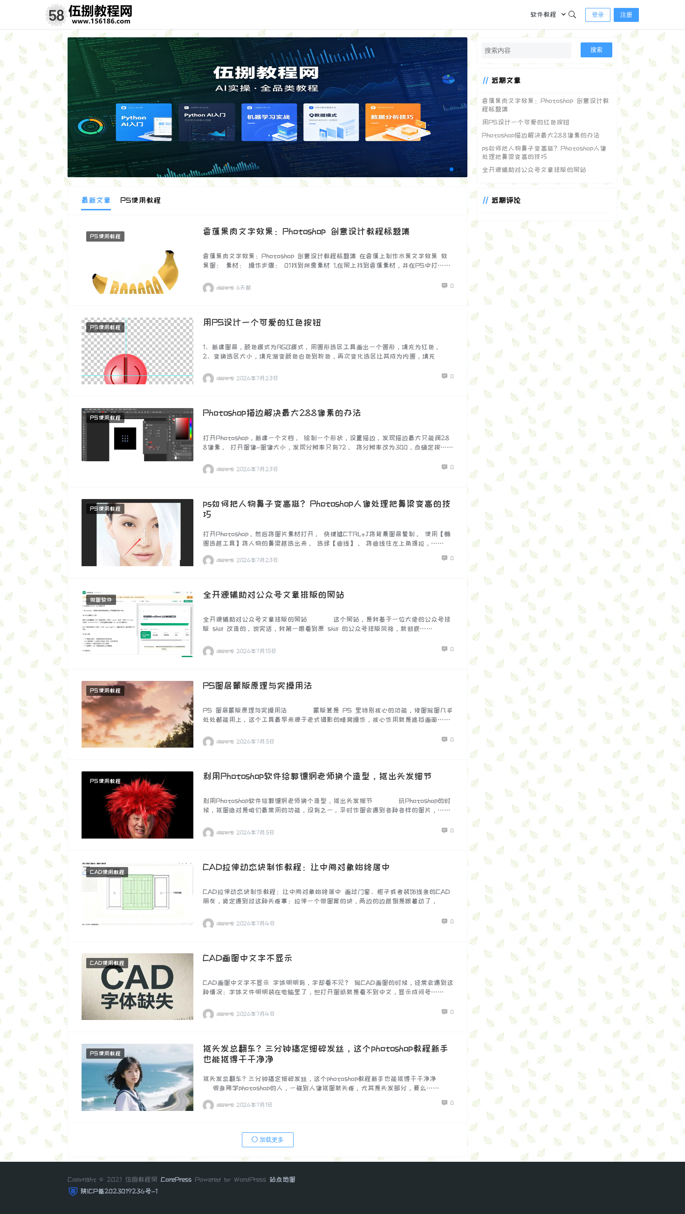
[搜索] (572, 14)
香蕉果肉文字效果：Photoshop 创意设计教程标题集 (306, 231)
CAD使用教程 (107, 872)
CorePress (176, 1179)
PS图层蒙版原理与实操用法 (257, 685)
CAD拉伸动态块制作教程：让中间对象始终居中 (296, 867)
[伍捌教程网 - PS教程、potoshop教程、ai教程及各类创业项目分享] (90, 13)
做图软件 (101, 600)
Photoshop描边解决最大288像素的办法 (282, 413)
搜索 (596, 49)
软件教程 (543, 14)
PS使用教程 (105, 236)
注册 (626, 14)
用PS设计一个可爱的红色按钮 (262, 322)
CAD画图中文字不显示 (248, 958)
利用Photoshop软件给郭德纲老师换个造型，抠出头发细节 (317, 776)
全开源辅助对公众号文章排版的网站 (273, 594)
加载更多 (271, 1139)
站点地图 (282, 1179)
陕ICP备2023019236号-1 (119, 1191)
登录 (598, 14)
